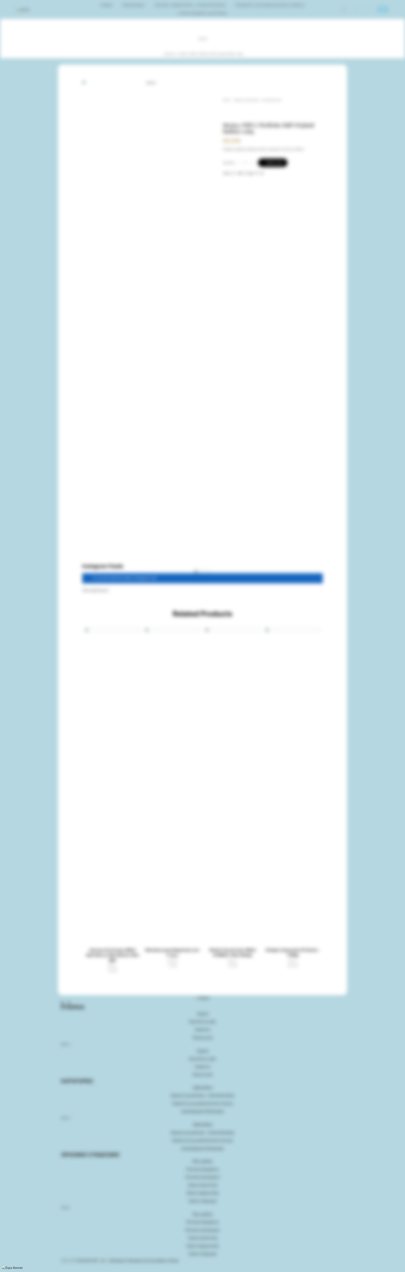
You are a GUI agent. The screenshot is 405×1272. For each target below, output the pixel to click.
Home (226, 100)
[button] (95, 590)
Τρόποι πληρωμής (202, 1201)
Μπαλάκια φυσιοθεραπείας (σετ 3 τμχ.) (172, 952)
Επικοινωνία (202, 1038)
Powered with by (91, 1260)
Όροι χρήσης (203, 1161)
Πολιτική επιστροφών (202, 1177)
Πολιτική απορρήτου (202, 1169)
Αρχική (106, 5)
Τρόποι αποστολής (202, 1185)
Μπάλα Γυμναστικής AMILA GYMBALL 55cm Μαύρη (232, 952)
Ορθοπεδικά (133, 5)
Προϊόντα (170, 54)
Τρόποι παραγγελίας (202, 1193)
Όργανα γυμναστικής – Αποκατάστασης (190, 5)
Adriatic (172, 961)
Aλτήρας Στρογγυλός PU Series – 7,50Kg (293, 952)
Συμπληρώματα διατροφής (202, 13)
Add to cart (274, 162)
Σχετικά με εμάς (202, 1022)
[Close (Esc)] (0, 1266)
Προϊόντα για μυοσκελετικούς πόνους (270, 5)
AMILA (112, 966)
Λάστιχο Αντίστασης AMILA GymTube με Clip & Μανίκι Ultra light (112, 955)
